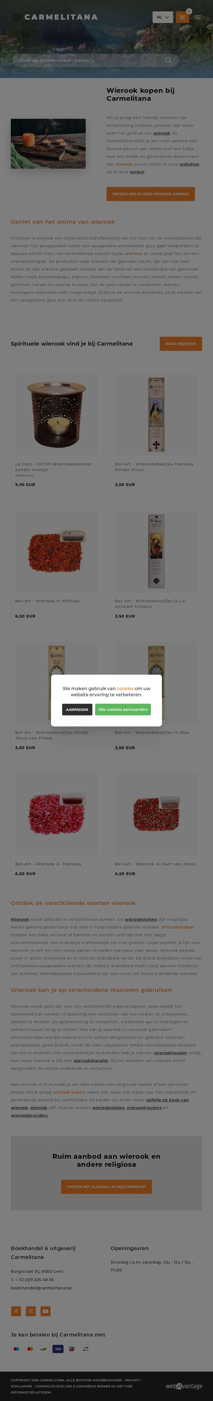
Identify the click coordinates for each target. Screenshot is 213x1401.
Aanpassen (77, 710)
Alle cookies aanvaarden (123, 709)
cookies (125, 688)
